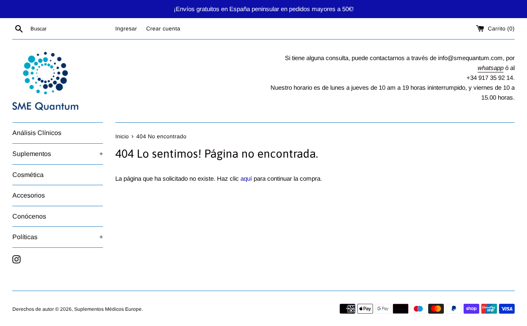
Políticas (57, 236)
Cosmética (28, 174)
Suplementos (57, 153)
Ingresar (126, 29)
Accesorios (28, 195)
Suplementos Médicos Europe (108, 309)
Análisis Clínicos (36, 132)
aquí (246, 178)
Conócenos (29, 216)
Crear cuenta (163, 29)
